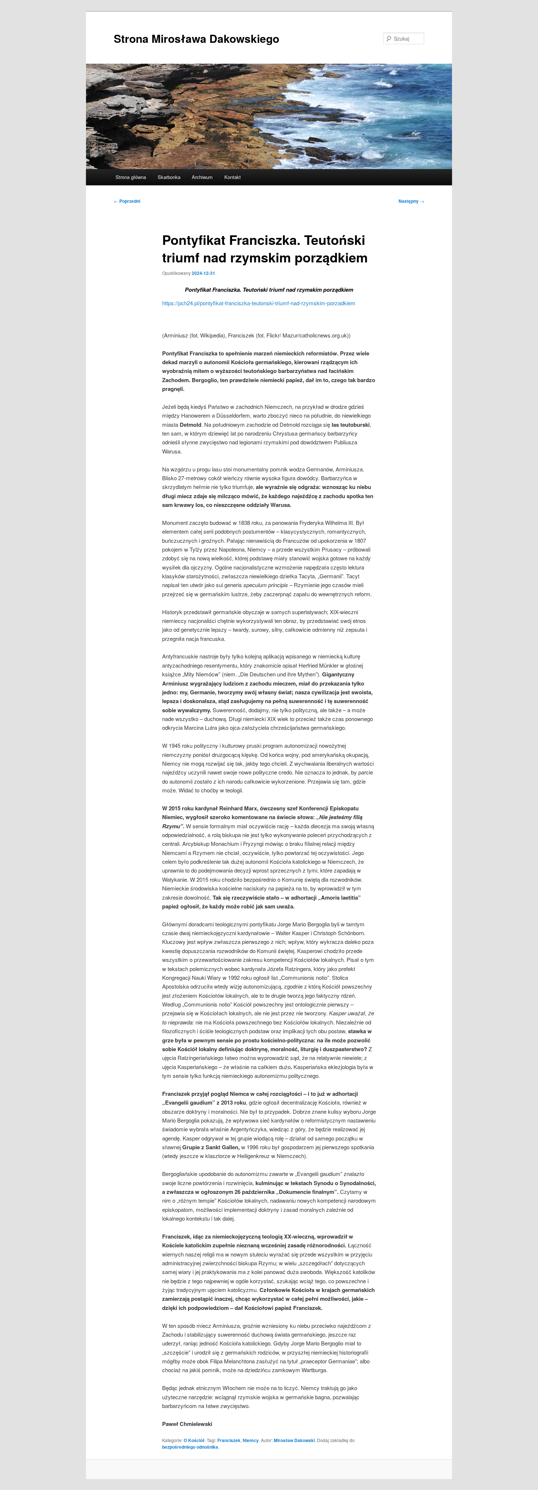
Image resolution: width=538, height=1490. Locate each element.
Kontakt (232, 176)
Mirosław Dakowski (294, 1440)
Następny (411, 201)
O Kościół (194, 1440)
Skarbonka (169, 176)
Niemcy (251, 1440)
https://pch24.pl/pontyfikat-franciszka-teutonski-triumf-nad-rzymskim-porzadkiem (258, 303)
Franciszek (228, 1440)
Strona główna (131, 176)
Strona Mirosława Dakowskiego (196, 38)
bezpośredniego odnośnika (190, 1447)
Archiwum (202, 176)
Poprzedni (127, 201)
